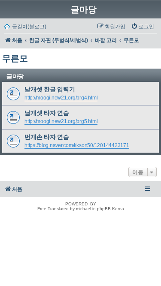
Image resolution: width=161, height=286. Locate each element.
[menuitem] (142, 26)
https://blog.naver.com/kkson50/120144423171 (76, 145)
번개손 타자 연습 (46, 136)
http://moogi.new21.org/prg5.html (60, 121)
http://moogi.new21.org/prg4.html (60, 98)
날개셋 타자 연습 (46, 112)
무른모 (15, 58)
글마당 (84, 9)
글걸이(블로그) (29, 27)
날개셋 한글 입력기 (49, 89)
